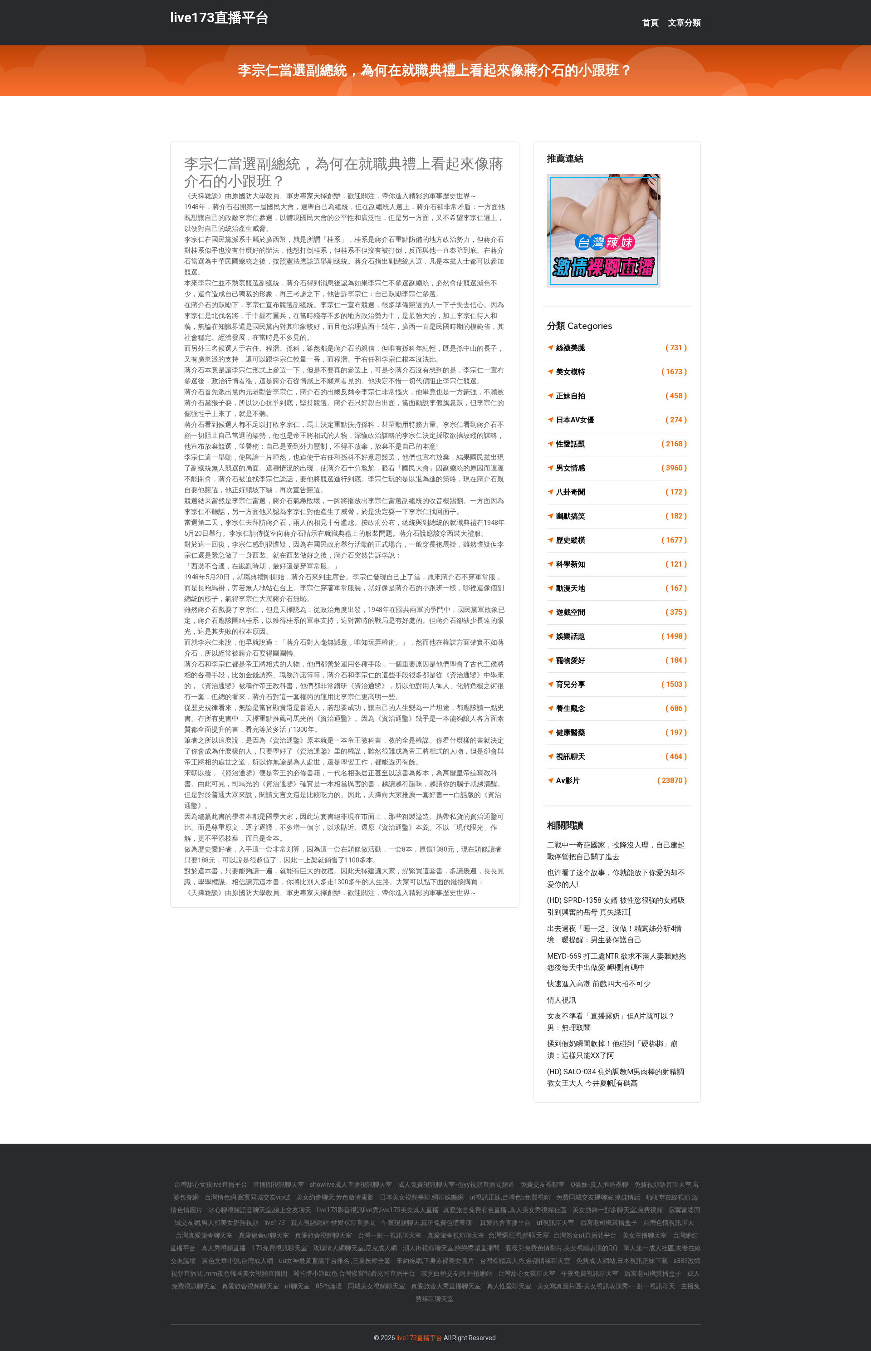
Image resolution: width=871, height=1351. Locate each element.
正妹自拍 (621, 396)
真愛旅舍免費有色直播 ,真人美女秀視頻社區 (505, 1210)
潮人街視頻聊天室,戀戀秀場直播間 (452, 1248)
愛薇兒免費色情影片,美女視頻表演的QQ (562, 1248)
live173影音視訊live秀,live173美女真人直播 (378, 1210)
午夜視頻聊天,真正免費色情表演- (428, 1222)
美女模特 (621, 371)
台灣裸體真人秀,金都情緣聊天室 (526, 1260)
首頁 (650, 22)
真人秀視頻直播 (224, 1248)
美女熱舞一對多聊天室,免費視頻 (618, 1210)
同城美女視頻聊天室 (377, 1286)
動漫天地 (621, 588)
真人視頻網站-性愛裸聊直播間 (334, 1222)
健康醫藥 (621, 732)
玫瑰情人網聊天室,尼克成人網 (355, 1248)
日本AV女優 (621, 420)
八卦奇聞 (621, 492)
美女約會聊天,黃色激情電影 (335, 1197)
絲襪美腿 (621, 347)
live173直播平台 (219, 17)
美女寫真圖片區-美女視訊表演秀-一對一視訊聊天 (606, 1286)
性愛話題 (621, 444)
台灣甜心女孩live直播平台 (211, 1184)
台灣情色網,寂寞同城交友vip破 (248, 1197)
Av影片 (621, 780)
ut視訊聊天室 (556, 1222)
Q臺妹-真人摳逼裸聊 (600, 1184)
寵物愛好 (621, 660)
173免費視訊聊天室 (280, 1248)
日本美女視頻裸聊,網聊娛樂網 (422, 1197)
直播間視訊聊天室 (279, 1184)
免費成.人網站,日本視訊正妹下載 (622, 1260)
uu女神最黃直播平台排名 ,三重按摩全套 (335, 1260)
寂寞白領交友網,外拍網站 (457, 1273)
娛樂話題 (621, 636)
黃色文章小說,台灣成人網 (238, 1260)
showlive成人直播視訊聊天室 (351, 1184)
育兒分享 (621, 684)
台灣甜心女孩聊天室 (527, 1273)
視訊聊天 (621, 756)
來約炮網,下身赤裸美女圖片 (435, 1260)
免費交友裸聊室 (543, 1184)
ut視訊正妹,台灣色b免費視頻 (511, 1197)
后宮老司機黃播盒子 (609, 1222)
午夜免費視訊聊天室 (590, 1273)
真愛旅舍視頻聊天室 (324, 1235)
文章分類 (684, 22)
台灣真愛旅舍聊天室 (205, 1235)
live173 (275, 1222)
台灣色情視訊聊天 (668, 1222)
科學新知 (621, 564)
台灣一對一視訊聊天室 (390, 1235)
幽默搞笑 (621, 516)
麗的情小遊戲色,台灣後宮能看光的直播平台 (354, 1273)
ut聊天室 (298, 1286)
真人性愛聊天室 (510, 1286)
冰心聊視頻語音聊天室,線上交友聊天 (260, 1210)
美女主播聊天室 (645, 1235)
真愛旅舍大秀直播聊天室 (446, 1286)
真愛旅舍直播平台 (506, 1222)
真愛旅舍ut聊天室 (264, 1235)
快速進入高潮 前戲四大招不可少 (599, 983)
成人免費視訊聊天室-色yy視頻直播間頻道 (457, 1184)
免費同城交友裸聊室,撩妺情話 (598, 1197)
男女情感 (621, 468)
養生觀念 (621, 708)
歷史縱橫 (621, 540)
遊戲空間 (621, 612)
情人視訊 (561, 1000)
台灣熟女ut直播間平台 (585, 1235)
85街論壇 (329, 1286)
